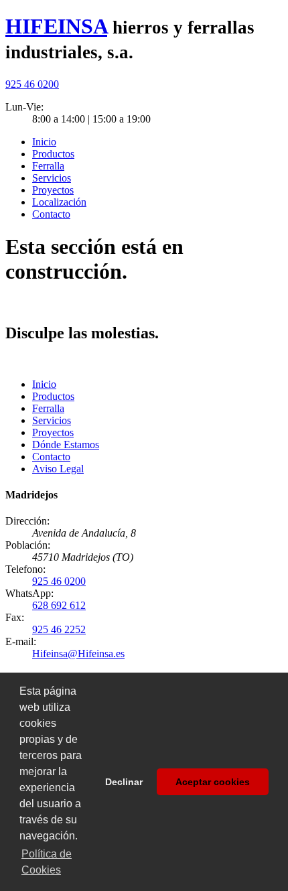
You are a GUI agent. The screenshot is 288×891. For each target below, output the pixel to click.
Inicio (44, 141)
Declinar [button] (124, 781)
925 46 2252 (59, 629)
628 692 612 (59, 605)
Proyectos (53, 190)
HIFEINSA (56, 26)
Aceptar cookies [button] (212, 781)
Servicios (51, 178)
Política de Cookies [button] (46, 862)
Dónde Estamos (65, 444)
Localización (59, 202)
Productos (53, 153)
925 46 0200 (32, 84)
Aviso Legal (58, 468)
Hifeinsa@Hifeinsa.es (78, 653)
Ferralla (48, 166)
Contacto (51, 214)
